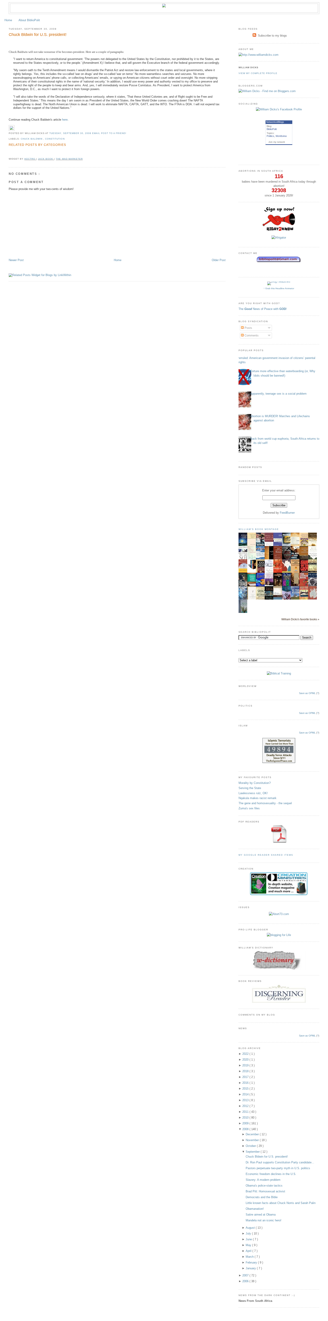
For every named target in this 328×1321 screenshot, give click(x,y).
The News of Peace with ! (263, 309)
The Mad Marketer (69, 159)
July (249, 1233)
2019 (245, 1065)
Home (8, 20)
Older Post (219, 260)
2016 (245, 1082)
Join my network (276, 142)
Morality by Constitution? (255, 783)
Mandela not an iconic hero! (263, 1220)
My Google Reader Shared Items (266, 855)
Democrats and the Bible (262, 1197)
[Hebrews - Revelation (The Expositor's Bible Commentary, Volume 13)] (305, 559)
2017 (245, 1077)
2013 (245, 1100)
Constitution (54, 139)
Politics (270, 136)
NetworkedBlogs (275, 122)
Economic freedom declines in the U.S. (271, 1174)
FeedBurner (287, 512)
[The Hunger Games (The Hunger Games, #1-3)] (252, 568)
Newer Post (16, 260)
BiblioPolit (272, 129)
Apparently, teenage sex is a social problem (278, 393)
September (253, 1151)
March (250, 1256)
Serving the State (250, 788)
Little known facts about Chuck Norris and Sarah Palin (281, 1203)
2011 (245, 1111)
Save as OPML (307, 693)
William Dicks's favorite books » (300, 619)
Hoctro (30, 159)
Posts (248, 328)
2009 (245, 1123)
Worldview (281, 136)
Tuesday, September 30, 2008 (70, 133)
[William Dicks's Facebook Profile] (279, 109)
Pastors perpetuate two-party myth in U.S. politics (278, 1168)
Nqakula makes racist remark (257, 798)
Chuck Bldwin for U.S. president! (37, 34)
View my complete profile (258, 73)
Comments (251, 335)
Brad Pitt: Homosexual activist (265, 1191)
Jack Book (46, 159)
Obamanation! (255, 1208)
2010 (245, 1117)
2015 (245, 1088)
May (249, 1245)
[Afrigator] (279, 237)
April (249, 1251)
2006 (245, 1281)
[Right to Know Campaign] (278, 230)
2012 (245, 1106)
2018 (245, 1071)
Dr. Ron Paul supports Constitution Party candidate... (280, 1162)
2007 (245, 1275)
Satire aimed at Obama (261, 1214)
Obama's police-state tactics (264, 1185)
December (253, 1134)
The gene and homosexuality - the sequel (265, 803)
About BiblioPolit (29, 20)
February (252, 1262)
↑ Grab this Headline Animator (279, 288)
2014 (245, 1094)
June (249, 1239)
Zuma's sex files (249, 808)
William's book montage (259, 529)
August (251, 1227)
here (65, 119)
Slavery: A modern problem (263, 1179)
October (251, 1146)
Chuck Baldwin (32, 139)
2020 (245, 1059)
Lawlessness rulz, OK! (253, 793)
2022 (245, 1053)
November (253, 1140)
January (251, 1268)
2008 (245, 1129)
